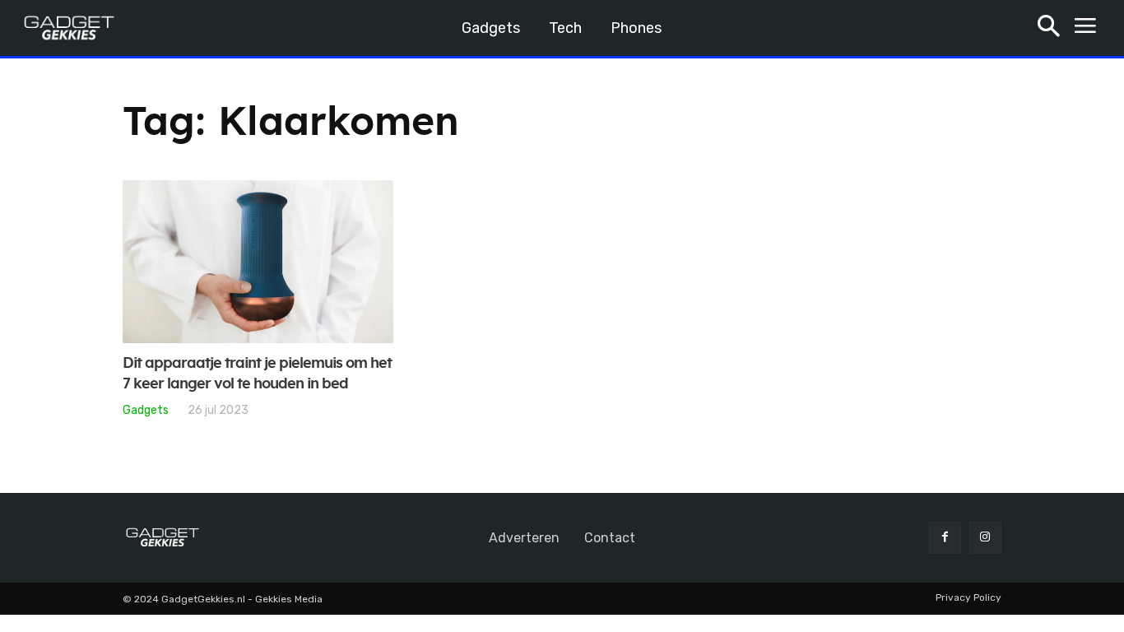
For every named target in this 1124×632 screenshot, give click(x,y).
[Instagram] (985, 538)
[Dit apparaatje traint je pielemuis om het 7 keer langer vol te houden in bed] (258, 261)
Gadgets (146, 409)
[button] (1048, 28)
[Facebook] (945, 538)
